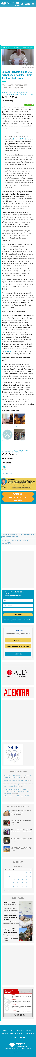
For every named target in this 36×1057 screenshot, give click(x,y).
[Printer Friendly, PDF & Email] (29, 105)
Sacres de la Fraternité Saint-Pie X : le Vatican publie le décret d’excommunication (21, 812)
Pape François (28, 48)
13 (14, 879)
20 (14, 883)
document (7, 351)
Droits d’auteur (18, 1033)
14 (18, 879)
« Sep (4, 890)
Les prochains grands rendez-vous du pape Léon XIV (10, 917)
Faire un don (18, 494)
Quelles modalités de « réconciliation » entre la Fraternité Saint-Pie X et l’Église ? (21, 848)
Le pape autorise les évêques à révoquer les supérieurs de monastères (21, 839)
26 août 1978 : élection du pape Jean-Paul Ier (15, 780)
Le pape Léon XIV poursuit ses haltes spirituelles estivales (10, 930)
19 (9, 883)
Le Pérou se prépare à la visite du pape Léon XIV (16, 796)
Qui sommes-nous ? (9, 1030)
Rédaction (22, 92)
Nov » (8, 890)
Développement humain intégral (12, 48)
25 (5, 886)
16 (26, 879)
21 (18, 883)
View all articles (7, 473)
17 (30, 879)
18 (5, 883)
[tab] (11, 991)
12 (9, 879)
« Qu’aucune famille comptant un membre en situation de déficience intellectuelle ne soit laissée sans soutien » (16, 791)
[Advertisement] (18, 26)
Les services (29, 1030)
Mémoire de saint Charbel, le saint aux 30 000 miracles (21, 821)
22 (22, 883)
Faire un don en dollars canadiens (18, 499)
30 (26, 886)
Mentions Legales (7, 1033)
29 (22, 886)
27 (14, 886)
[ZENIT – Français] (10, 3)
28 (18, 886)
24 (30, 883)
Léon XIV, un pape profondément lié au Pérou (9, 904)
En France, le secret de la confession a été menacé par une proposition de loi (21, 830)
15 (22, 879)
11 (5, 879)
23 (26, 883)
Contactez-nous (29, 1033)
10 (30, 876)
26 (9, 886)
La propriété (20, 1030)
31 (30, 886)
